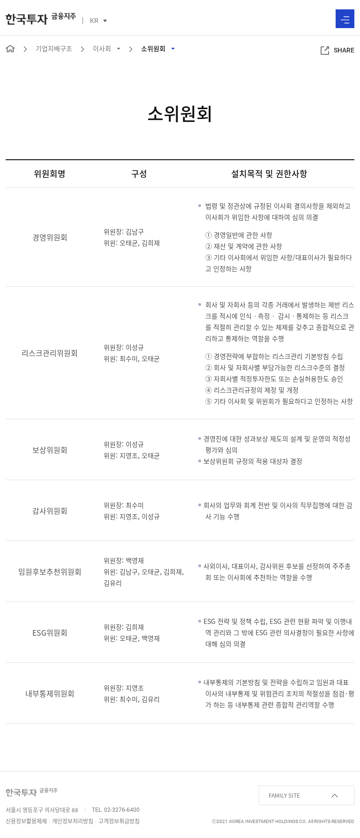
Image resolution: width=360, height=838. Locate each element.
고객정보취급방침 (119, 821)
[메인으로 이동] (10, 47)
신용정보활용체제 (26, 821)
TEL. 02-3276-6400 (116, 810)
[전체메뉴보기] (345, 18)
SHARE (344, 50)
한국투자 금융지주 (41, 19)
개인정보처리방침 (72, 821)
